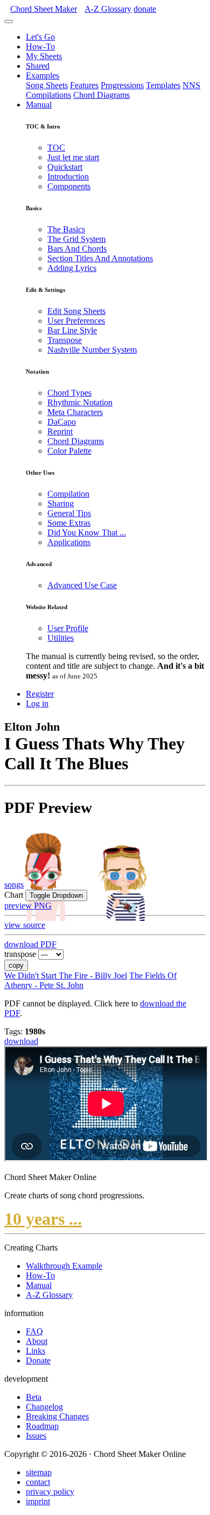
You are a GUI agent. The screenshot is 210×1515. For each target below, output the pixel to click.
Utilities (60, 637)
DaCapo (61, 421)
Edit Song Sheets (76, 311)
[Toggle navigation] (8, 21)
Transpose (64, 340)
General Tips (69, 513)
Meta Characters (75, 412)
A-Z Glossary (49, 1294)
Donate (38, 1360)
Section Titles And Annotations (100, 258)
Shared (38, 65)
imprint (38, 1501)
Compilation (68, 493)
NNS (191, 85)
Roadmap (42, 1426)
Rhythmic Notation (80, 402)
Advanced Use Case (82, 585)
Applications (68, 542)
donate (145, 8)
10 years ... (43, 1218)
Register (40, 693)
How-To (40, 46)
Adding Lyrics (71, 268)
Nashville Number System (92, 349)
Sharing (60, 503)
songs (14, 884)
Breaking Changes (57, 1416)
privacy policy (50, 1491)
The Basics (66, 229)
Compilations (48, 94)
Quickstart (64, 166)
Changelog (44, 1406)
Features (84, 85)
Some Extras (68, 522)
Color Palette (69, 450)
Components (68, 186)
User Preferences (76, 320)
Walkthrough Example (64, 1265)
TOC (56, 147)
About (36, 1341)
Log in (37, 703)
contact (38, 1482)
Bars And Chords (77, 248)
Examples (42, 75)
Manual (39, 104)
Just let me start (73, 157)
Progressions (122, 85)
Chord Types (69, 392)
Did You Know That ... (86, 532)
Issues (36, 1435)
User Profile (67, 628)
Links (35, 1350)
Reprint (60, 431)
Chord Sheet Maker (43, 8)
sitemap (39, 1472)
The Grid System (76, 239)
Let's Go (40, 36)
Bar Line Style (72, 330)
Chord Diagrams (101, 94)
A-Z (108, 8)
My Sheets (44, 56)
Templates (163, 85)
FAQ (34, 1331)
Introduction (68, 176)
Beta (33, 1397)
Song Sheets (47, 85)
